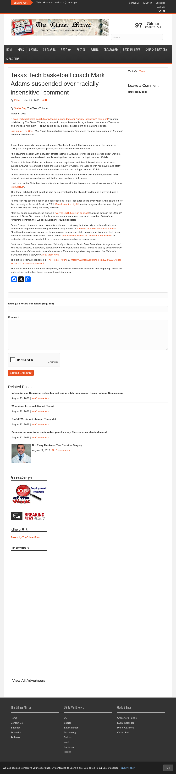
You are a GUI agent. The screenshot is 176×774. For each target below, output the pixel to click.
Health (67, 751)
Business (69, 747)
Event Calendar (125, 722)
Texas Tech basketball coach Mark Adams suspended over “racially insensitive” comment (60, 119)
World (67, 742)
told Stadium (17, 186)
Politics (68, 737)
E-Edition (147, 3)
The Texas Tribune (57, 259)
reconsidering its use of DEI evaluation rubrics (87, 235)
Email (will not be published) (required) (31, 303)
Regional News (131, 50)
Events (94, 50)
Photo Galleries (125, 727)
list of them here (50, 254)
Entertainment (71, 727)
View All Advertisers (28, 680)
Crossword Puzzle (127, 717)
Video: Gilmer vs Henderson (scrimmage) (56, 2)
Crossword (111, 50)
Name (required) (137, 91)
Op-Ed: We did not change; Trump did (34, 419)
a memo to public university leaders (96, 228)
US (65, 717)
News (21, 50)
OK (168, 767)
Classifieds (12, 59)
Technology (70, 732)
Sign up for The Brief (22, 131)
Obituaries (49, 50)
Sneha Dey (20, 108)
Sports (33, 50)
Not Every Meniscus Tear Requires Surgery (57, 445)
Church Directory (156, 50)
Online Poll (123, 732)
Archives (161, 7)
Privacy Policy (127, 767)
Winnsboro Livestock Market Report (33, 406)
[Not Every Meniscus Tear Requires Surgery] (21, 453)
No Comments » (40, 398)
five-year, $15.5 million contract (72, 212)
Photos (81, 50)
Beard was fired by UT (67, 204)
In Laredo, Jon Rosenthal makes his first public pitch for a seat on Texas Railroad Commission (67, 393)
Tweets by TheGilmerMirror (25, 537)
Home (9, 50)
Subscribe (160, 3)
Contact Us (134, 3)
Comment (13, 317)
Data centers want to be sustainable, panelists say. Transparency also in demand (59, 432)
